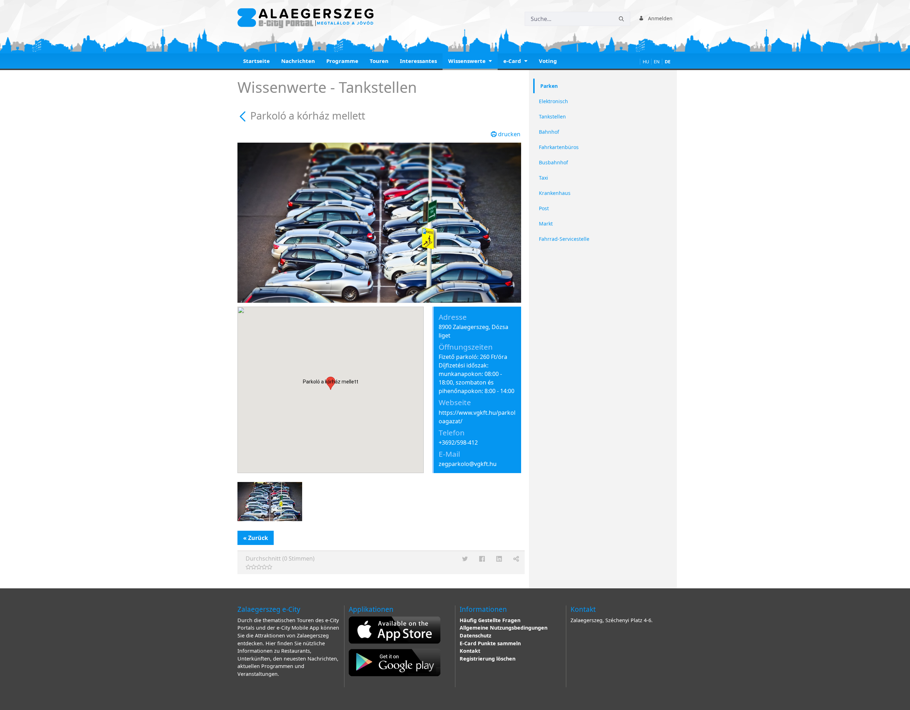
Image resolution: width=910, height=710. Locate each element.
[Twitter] (465, 559)
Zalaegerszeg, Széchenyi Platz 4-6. (612, 620)
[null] (243, 115)
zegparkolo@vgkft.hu (468, 464)
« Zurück (255, 538)
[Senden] (621, 19)
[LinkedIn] (499, 559)
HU (646, 62)
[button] (330, 383)
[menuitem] (256, 61)
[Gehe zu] (306, 18)
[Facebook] (482, 559)
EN (657, 62)
